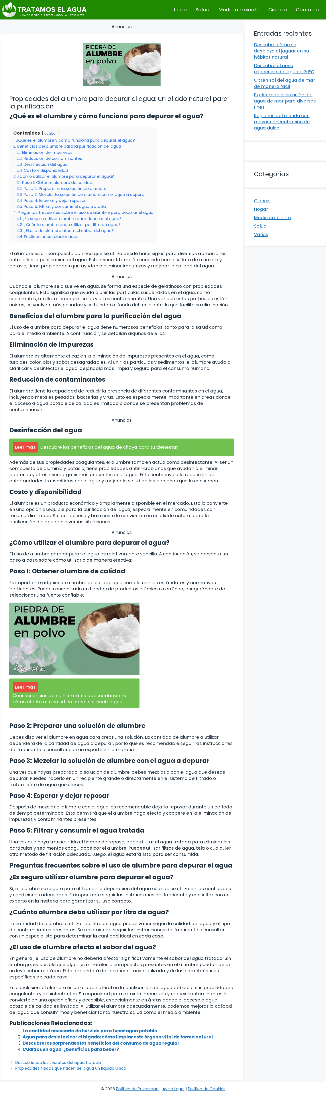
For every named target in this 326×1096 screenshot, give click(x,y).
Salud (203, 9)
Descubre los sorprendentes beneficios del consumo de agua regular (101, 1043)
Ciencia (277, 9)
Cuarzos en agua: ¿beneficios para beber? (71, 1049)
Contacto (307, 9)
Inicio (180, 9)
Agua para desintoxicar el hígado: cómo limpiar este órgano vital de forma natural (118, 1037)
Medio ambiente (238, 9)
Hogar (261, 209)
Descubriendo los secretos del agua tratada (58, 1062)
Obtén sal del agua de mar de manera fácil (284, 83)
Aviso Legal (174, 1089)
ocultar (50, 133)
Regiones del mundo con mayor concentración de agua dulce (282, 121)
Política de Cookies (207, 1089)
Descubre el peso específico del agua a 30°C (284, 68)
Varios (261, 234)
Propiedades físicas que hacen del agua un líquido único (70, 1068)
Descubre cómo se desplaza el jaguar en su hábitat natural (281, 51)
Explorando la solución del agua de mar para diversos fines (285, 101)
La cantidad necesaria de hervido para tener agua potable (90, 1031)
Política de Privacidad (137, 1089)
